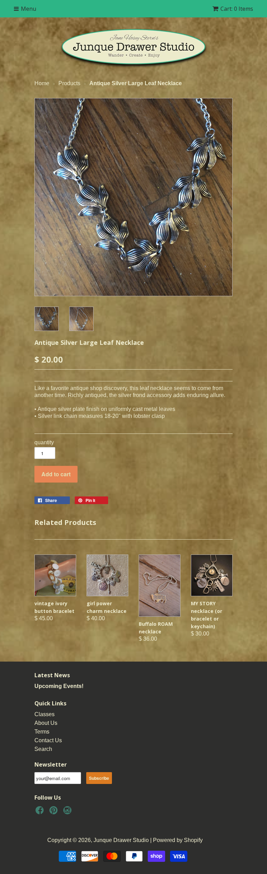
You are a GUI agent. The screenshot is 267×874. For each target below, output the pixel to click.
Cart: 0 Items (236, 9)
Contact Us (48, 740)
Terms (41, 732)
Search (43, 749)
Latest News (52, 675)
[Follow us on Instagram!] (68, 812)
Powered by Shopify (178, 840)
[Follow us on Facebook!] (40, 812)
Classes (44, 714)
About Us (45, 723)
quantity (44, 442)
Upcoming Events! (58, 686)
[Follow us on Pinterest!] (54, 812)
